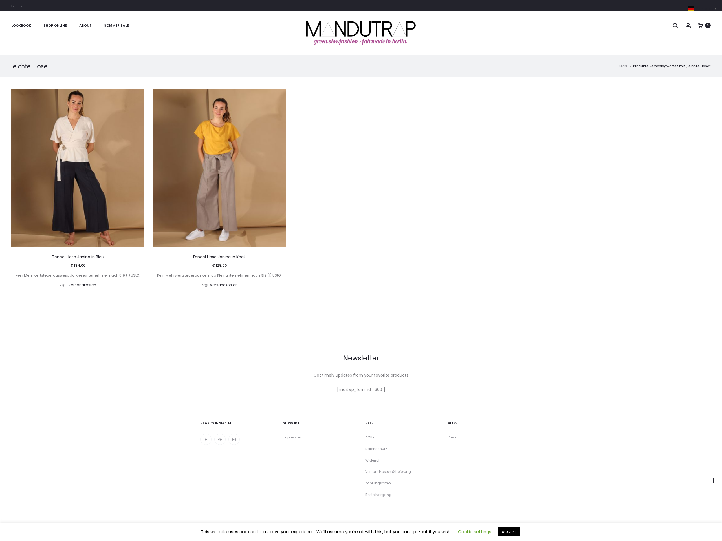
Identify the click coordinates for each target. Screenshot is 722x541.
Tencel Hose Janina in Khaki (219, 257)
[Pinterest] (220, 439)
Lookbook (21, 25)
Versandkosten (82, 284)
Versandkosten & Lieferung (388, 471)
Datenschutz (376, 448)
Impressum (293, 437)
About (85, 25)
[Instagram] (234, 439)
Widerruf (372, 460)
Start (623, 66)
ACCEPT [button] (509, 532)
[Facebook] (206, 439)
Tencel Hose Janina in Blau (78, 257)
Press (452, 437)
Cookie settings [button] (474, 532)
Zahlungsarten (378, 483)
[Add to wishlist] (137, 96)
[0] (701, 25)
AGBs (370, 437)
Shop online (55, 25)
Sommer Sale (116, 25)
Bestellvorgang (378, 494)
